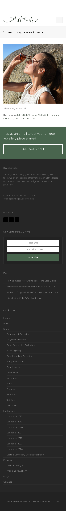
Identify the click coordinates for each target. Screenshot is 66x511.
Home (6, 318)
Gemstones (12, 372)
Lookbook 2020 (15, 427)
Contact (7, 482)
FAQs (6, 476)
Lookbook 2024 (15, 449)
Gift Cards (11, 405)
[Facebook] (5, 219)
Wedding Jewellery (17, 471)
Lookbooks (9, 411)
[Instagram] (11, 219)
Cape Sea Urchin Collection (21, 345)
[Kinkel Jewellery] (21, 19)
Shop (6, 329)
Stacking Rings (14, 350)
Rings (9, 383)
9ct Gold (11, 400)
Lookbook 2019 (14, 421)
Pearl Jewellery (14, 367)
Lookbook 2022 (14, 438)
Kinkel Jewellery (14, 501)
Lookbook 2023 (15, 443)
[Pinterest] (17, 219)
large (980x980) (40, 115)
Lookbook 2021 (14, 432)
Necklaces (12, 378)
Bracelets (11, 394)
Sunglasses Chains (16, 361)
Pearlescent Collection (18, 334)
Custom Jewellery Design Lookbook (25, 454)
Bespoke (8, 460)
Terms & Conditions (50, 501)
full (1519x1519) (23, 115)
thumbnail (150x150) (25, 118)
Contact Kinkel (33, 148)
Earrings (11, 389)
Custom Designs (15, 465)
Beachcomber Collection (20, 356)
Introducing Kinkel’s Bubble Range (24, 298)
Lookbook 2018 (14, 416)
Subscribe (33, 257)
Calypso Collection (16, 339)
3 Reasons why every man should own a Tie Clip (31, 286)
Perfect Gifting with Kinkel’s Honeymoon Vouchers (32, 292)
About (6, 323)
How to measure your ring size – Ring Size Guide (31, 280)
